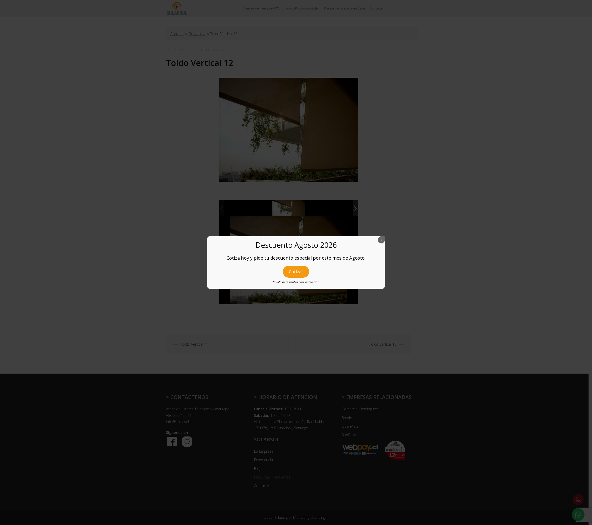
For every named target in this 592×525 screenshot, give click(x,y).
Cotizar (296, 271)
